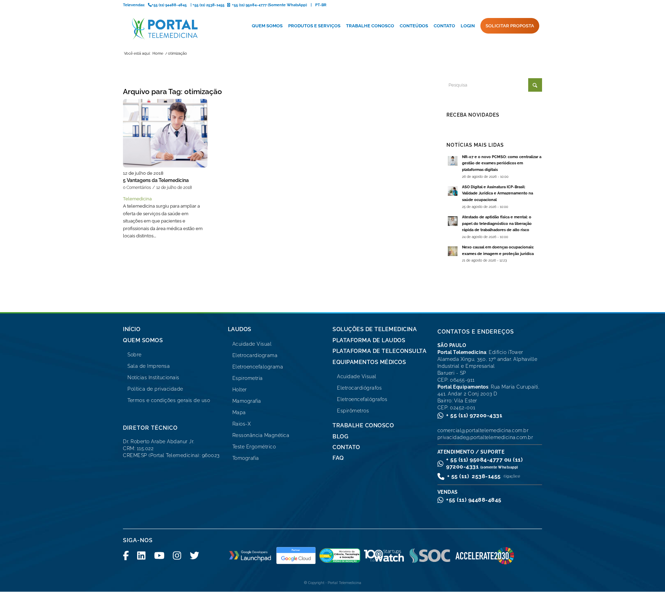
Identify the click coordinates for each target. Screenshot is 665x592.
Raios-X (241, 424)
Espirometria (247, 378)
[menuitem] (267, 26)
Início (131, 329)
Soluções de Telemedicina (374, 329)
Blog (340, 436)
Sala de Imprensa (148, 366)
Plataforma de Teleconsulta (379, 351)
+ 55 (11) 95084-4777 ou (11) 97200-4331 (484, 463)
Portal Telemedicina (344, 583)
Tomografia (245, 458)
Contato (346, 447)
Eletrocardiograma (255, 355)
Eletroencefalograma (257, 367)
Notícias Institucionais (153, 377)
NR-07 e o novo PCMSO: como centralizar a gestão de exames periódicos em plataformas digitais (501, 163)
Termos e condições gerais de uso (168, 400)
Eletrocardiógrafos (359, 388)
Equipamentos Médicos (369, 362)
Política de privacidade (155, 389)
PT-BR (320, 5)
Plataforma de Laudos (368, 340)
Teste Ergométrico (254, 446)
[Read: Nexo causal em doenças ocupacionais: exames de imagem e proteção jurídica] (452, 251)
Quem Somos (143, 340)
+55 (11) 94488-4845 (474, 500)
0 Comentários (137, 187)
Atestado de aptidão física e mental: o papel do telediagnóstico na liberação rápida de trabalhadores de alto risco (497, 224)
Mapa (239, 412)
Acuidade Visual (252, 344)
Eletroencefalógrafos (362, 399)
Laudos (239, 329)
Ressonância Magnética (261, 435)
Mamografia (246, 401)
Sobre (134, 354)
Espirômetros (353, 410)
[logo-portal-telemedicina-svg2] (165, 28)
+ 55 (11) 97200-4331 (474, 415)
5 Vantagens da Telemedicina (156, 180)
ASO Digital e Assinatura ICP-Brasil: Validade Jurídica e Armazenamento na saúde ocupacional (497, 193)
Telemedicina (137, 198)
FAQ (338, 458)
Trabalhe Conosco (363, 425)
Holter (239, 389)
